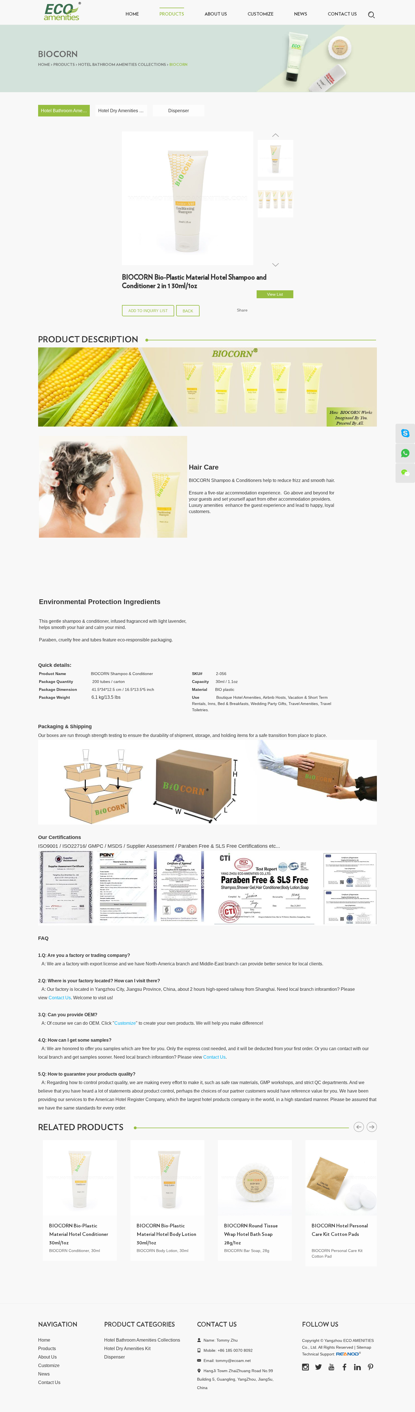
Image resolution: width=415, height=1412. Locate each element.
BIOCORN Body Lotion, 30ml (158, 1250)
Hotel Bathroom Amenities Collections (122, 65)
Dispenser (178, 110)
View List (275, 294)
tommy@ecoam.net (233, 1360)
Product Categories (139, 1325)
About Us (216, 14)
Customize (261, 14)
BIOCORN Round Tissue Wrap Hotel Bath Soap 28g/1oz (246, 1234)
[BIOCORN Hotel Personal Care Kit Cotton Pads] (338, 1178)
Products (172, 14)
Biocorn (178, 65)
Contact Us (342, 14)
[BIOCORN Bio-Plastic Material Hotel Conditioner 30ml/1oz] (75, 1178)
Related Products (80, 1127)
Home (132, 14)
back (188, 311)
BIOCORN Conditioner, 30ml (69, 1250)
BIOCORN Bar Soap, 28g (242, 1250)
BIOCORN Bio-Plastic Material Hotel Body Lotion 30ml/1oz (161, 1234)
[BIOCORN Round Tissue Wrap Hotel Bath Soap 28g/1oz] (250, 1178)
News (300, 14)
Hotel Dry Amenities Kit (121, 110)
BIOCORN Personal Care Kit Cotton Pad (332, 1253)
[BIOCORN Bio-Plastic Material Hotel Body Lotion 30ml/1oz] (163, 1178)
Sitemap (364, 1347)
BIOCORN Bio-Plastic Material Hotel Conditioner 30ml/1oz (73, 1234)
